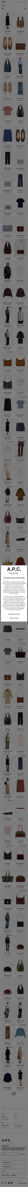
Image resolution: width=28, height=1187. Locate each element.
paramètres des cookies (14, 614)
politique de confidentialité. (15, 609)
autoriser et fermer (14, 618)
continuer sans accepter (13, 573)
